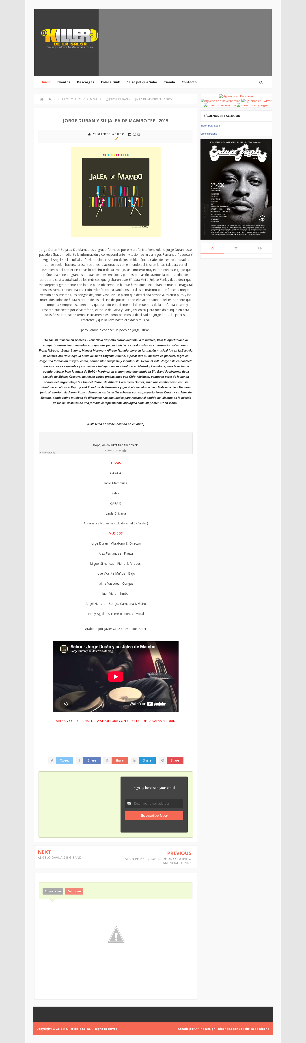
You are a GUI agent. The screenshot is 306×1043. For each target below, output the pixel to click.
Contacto (189, 82)
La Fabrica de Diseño (254, 1029)
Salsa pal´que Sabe (142, 82)
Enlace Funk (110, 82)
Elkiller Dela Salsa (210, 125)
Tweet (64, 760)
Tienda (169, 82)
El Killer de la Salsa (76, 1029)
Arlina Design (205, 1029)
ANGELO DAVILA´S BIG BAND (60, 857)
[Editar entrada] (116, 138)
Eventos (63, 82)
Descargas (85, 82)
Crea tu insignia (208, 133)
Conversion (53, 891)
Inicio (46, 82)
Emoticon (74, 891)
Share (92, 760)
